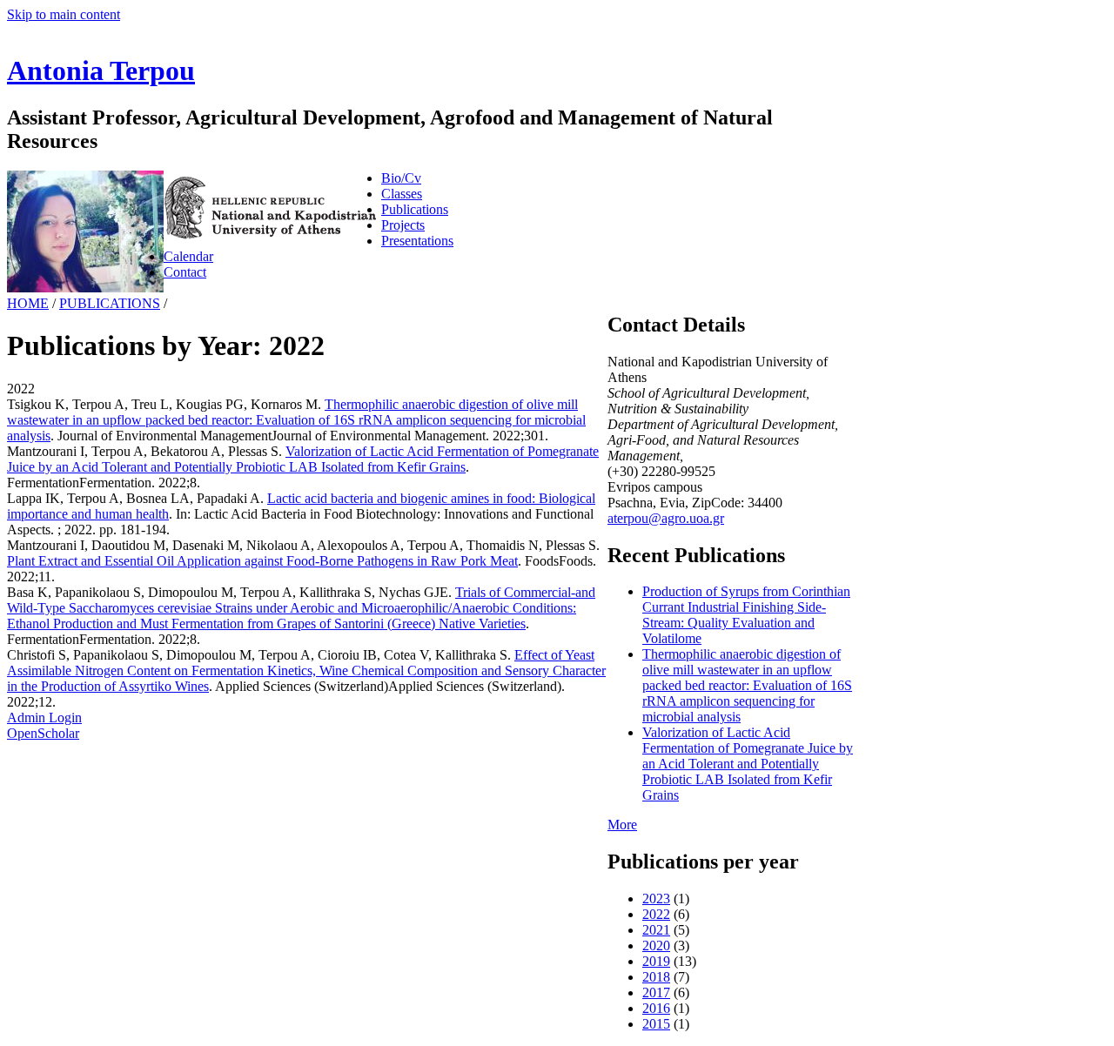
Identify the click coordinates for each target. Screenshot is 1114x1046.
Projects (403, 225)
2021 (656, 929)
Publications (414, 209)
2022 (656, 914)
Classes (401, 193)
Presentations (417, 240)
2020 (656, 945)
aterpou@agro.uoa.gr (665, 518)
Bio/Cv (401, 178)
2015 (656, 1023)
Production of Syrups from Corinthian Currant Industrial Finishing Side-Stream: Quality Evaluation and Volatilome (746, 615)
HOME (28, 303)
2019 (656, 961)
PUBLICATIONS (109, 303)
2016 (656, 1008)
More (622, 824)
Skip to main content (63, 14)
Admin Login (44, 717)
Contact (185, 272)
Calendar (188, 256)
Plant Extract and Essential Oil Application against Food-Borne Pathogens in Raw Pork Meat (262, 560)
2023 (656, 898)
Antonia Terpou (101, 70)
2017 (656, 992)
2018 (656, 976)
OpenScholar (43, 733)
